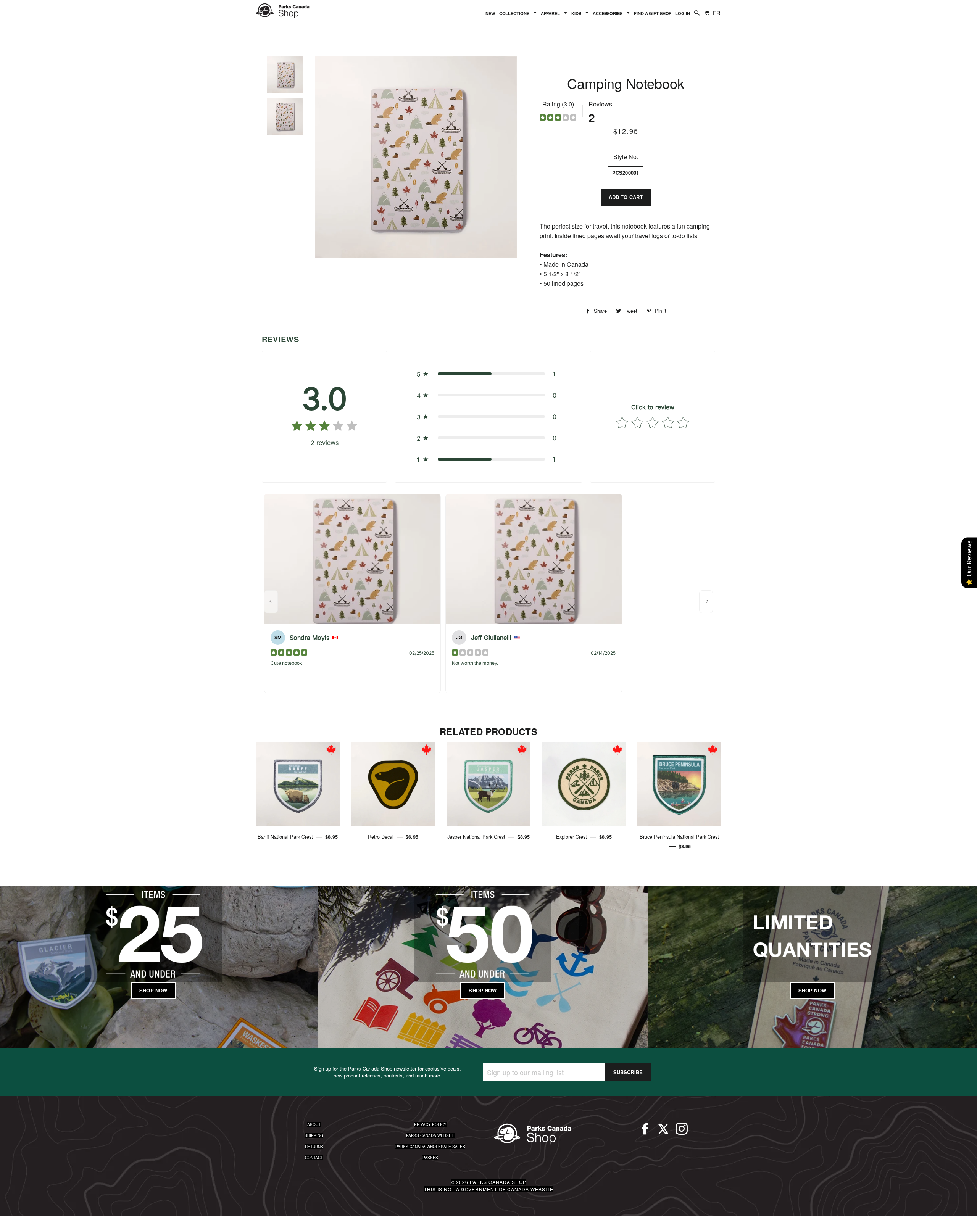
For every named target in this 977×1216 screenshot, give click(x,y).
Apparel (551, 13)
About (314, 1124)
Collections (514, 13)
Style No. (625, 156)
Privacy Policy (430, 1124)
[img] (558, 118)
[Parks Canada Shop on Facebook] (645, 1132)
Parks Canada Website (430, 1135)
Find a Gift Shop (652, 13)
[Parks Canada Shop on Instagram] (682, 1132)
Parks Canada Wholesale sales (430, 1146)
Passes (430, 1157)
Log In (682, 13)
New (490, 13)
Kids (576, 13)
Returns (314, 1146)
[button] (488, 374)
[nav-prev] (271, 601)
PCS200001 (625, 172)
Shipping (314, 1135)
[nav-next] (706, 601)
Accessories (608, 13)
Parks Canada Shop (498, 1182)
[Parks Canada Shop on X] (663, 1132)
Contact (314, 1157)
